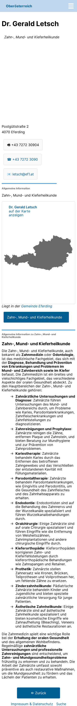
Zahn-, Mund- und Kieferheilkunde (34, 317)
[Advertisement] (38, 82)
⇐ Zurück (38, 693)
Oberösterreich (19, 6)
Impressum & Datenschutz (32, 704)
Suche (61, 704)
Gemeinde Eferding (36, 306)
